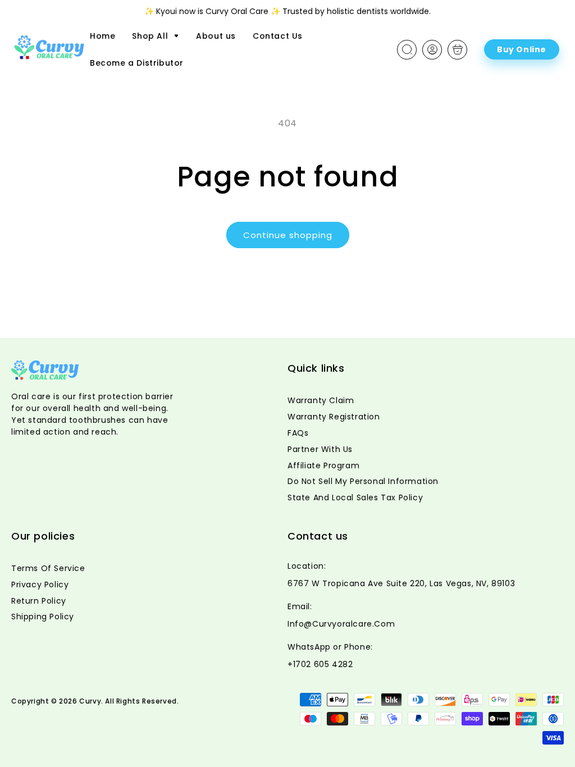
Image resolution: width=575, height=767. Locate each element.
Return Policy (38, 600)
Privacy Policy (40, 584)
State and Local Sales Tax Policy (355, 497)
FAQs (298, 433)
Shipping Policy (42, 616)
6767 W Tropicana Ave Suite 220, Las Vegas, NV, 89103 (401, 583)
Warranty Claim (321, 400)
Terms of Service (48, 568)
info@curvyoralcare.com (341, 623)
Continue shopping (287, 235)
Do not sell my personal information (363, 481)
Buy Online (521, 49)
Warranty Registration (334, 416)
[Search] (407, 49)
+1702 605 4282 (320, 664)
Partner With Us (320, 449)
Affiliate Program (323, 465)
